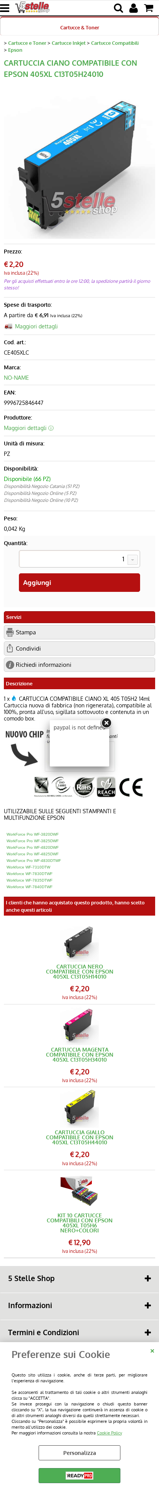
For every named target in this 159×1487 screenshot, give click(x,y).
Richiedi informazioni (43, 664)
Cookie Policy (109, 1433)
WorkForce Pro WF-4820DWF (33, 847)
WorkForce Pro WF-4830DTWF (34, 860)
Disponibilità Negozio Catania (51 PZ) (42, 486)
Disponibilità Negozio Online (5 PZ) (40, 493)
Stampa (26, 632)
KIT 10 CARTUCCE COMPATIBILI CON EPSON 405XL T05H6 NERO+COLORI (80, 1223)
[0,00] (149, 8)
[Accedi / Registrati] (134, 8)
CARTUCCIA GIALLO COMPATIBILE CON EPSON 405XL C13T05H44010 (79, 1137)
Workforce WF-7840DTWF (29, 887)
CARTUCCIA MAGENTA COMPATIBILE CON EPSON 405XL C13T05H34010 (79, 1054)
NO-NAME (16, 377)
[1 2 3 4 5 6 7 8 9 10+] (79, 559)
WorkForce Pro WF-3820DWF (33, 834)
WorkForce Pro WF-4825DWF (33, 854)
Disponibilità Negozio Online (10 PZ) (41, 500)
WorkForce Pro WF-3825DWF (33, 841)
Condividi (28, 648)
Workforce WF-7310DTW (28, 867)
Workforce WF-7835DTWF (29, 880)
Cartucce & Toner (79, 27)
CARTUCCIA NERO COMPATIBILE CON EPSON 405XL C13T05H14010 (79, 971)
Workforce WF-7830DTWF (29, 874)
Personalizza (79, 1453)
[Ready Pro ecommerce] (79, 1476)
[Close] (106, 723)
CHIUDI (152, 1350)
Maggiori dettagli (36, 326)
